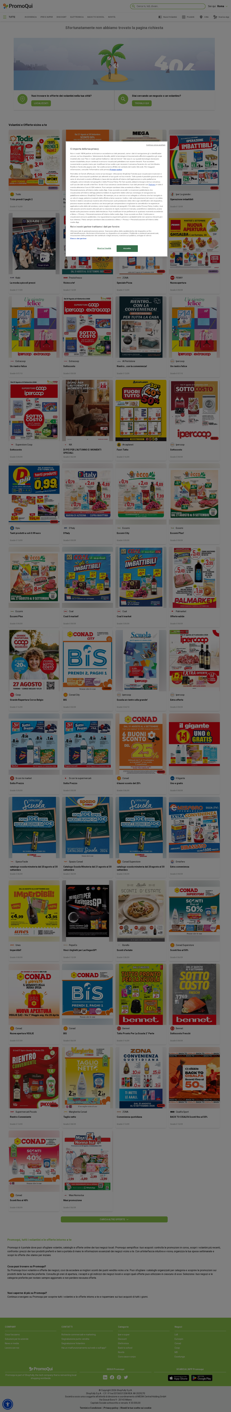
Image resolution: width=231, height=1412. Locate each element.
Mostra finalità (104, 248)
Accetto (127, 248)
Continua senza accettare (155, 145)
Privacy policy (116, 169)
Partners (152, 184)
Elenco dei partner (78, 238)
